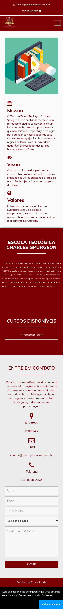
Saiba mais (47, 595)
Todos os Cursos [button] (31, 335)
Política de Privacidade (31, 582)
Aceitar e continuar (51, 604)
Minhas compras (30, 10)
